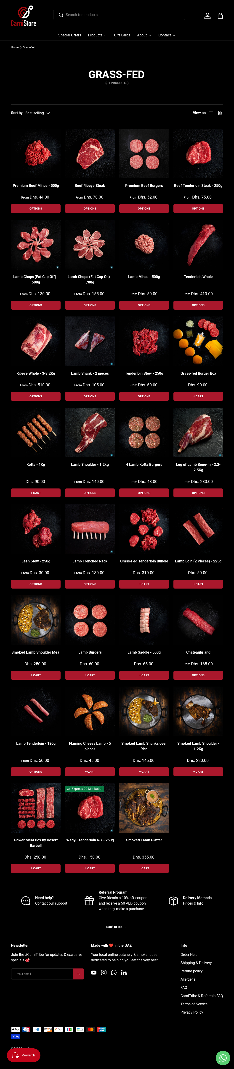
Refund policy (192, 971)
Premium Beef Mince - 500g (36, 185)
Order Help (189, 954)
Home (15, 47)
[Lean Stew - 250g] (36, 529)
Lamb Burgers (90, 652)
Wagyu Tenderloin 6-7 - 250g (90, 840)
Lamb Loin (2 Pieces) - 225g (198, 561)
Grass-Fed (29, 47)
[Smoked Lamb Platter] (144, 808)
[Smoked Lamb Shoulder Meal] (36, 620)
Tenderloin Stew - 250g (144, 373)
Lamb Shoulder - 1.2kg (90, 464)
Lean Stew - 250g (35, 561)
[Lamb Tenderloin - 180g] (36, 711)
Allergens (188, 979)
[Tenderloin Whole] (198, 245)
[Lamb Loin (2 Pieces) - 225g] (198, 529)
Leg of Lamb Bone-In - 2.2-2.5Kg (198, 467)
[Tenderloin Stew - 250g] (144, 341)
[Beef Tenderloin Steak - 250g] (198, 153)
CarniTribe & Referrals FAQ (202, 996)
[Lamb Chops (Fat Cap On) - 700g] (90, 245)
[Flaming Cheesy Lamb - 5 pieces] (90, 711)
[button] (220, 16)
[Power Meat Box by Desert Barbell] (36, 808)
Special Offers (69, 35)
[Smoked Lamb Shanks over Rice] (144, 711)
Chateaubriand (198, 652)
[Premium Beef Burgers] (144, 153)
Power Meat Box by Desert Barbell (36, 843)
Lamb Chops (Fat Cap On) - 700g (90, 279)
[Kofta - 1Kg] (36, 432)
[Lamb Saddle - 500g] (144, 620)
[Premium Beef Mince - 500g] (36, 153)
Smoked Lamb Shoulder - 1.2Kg (198, 746)
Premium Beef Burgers (144, 185)
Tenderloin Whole (198, 277)
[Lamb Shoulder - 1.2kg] (90, 432)
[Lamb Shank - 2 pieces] (90, 341)
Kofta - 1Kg (36, 464)
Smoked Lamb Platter (144, 840)
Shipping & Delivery (196, 963)
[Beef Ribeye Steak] (90, 153)
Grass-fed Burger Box (198, 373)
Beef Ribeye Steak (90, 185)
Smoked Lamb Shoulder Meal (35, 652)
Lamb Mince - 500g (144, 277)
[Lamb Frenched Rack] (90, 529)
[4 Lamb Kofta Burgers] (144, 432)
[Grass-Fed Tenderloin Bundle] (144, 529)
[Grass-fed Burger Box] (198, 341)
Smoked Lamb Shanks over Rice (144, 746)
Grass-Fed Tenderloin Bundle (144, 561)
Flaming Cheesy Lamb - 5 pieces (90, 746)
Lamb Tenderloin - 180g (36, 743)
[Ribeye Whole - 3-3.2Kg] (36, 341)
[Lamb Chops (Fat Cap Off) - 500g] (36, 245)
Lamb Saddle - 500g (144, 652)
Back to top (114, 927)
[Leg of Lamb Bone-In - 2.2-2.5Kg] (198, 432)
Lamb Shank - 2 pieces (90, 373)
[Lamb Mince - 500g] (144, 245)
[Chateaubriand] (198, 620)
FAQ (184, 987)
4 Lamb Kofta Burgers (144, 464)
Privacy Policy (192, 1012)
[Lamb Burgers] (90, 620)
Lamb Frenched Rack (89, 561)
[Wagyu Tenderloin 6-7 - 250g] (90, 808)
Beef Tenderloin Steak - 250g (198, 185)
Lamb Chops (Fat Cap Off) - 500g (35, 279)
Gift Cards (122, 35)
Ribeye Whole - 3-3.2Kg (35, 373)
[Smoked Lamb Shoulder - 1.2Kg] (198, 711)
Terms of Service (194, 1004)
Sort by (17, 113)
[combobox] (119, 15)
